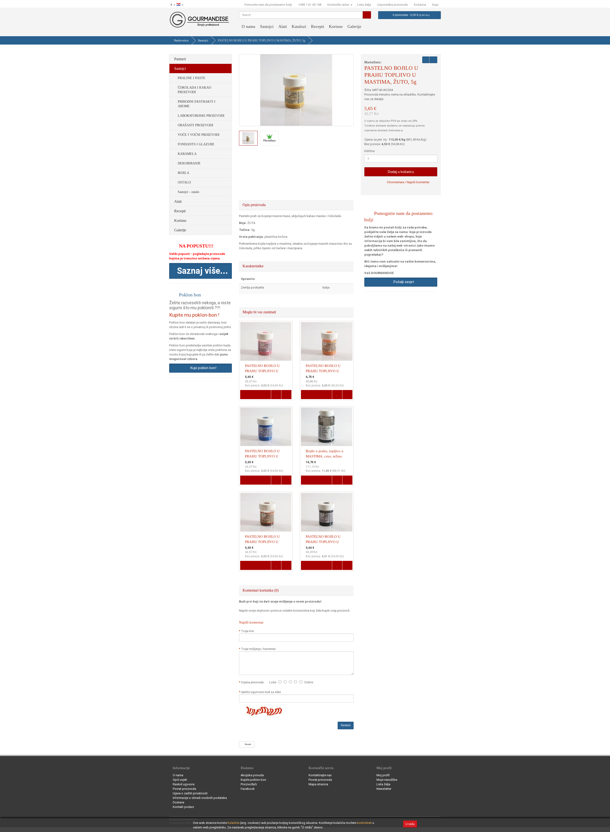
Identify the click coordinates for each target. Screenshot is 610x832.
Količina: (369, 151)
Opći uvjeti (180, 779)
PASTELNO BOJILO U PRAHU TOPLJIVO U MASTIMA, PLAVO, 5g (263, 456)
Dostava (178, 802)
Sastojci (267, 26)
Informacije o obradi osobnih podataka (200, 798)
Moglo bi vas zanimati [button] (260, 312)
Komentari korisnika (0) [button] (261, 590)
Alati (282, 26)
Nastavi (346, 725)
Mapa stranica (318, 784)
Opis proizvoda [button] (255, 205)
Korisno (336, 26)
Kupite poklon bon (253, 779)
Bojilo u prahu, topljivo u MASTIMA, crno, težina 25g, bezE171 (324, 456)
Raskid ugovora (183, 784)
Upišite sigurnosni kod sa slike (261, 692)
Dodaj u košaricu (401, 172)
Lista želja (383, 784)
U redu (410, 824)
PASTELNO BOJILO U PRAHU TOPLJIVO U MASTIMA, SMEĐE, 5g (263, 542)
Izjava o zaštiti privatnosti (190, 793)
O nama (248, 26)
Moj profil (383, 775)
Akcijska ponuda (252, 775)
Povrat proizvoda (184, 789)
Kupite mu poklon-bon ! (194, 315)
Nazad (247, 744)
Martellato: (373, 62)
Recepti (317, 26)
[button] (200, 271)
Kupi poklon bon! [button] (202, 368)
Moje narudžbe (386, 779)
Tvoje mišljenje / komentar (258, 649)
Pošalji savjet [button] (402, 282)
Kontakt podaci (183, 807)
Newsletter (383, 789)
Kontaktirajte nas (320, 775)
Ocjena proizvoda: (253, 682)
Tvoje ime (247, 631)
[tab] (296, 205)
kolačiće (233, 823)
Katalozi (299, 26)
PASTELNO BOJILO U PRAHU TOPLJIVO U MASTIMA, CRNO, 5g (323, 542)
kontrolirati (364, 823)
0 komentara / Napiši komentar (408, 182)
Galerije (354, 26)
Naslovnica (181, 40)
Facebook (248, 789)
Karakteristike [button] (253, 266)
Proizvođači (249, 784)
